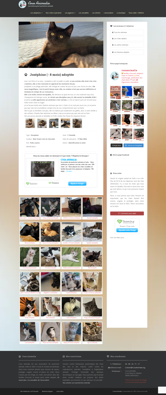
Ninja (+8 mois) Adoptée (71, 342)
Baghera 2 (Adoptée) (50, 293)
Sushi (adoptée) (71, 293)
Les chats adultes (120, 38)
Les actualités (84, 13)
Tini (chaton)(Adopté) (29, 268)
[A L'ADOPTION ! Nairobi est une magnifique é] (138, 135)
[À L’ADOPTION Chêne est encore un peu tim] (127, 92)
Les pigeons (69, 13)
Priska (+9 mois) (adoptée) (92, 293)
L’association (108, 13)
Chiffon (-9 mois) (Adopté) (71, 218)
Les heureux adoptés (121, 52)
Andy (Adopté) (29, 317)
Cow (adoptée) (29, 342)
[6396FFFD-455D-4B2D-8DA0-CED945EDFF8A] (54, 123)
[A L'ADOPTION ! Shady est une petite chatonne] (127, 135)
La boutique (121, 13)
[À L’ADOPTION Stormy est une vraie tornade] (115, 106)
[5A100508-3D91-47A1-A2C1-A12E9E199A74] (30, 123)
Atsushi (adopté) (92, 218)
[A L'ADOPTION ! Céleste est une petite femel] (138, 106)
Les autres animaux (120, 45)
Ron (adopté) (50, 317)
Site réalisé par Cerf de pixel (29, 391)
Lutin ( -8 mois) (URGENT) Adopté (30, 293)
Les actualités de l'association (38, 380)
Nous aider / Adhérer (136, 13)
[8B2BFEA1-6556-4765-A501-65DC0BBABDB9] (42, 123)
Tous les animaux (120, 32)
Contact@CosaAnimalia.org (135, 367)
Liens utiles (59, 391)
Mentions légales (47, 391)
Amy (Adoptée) (71, 317)
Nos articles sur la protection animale (76, 383)
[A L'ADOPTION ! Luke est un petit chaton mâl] (127, 120)
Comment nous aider (128, 213)
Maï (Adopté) (92, 268)
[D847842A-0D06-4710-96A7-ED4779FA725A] (77, 123)
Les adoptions (35, 13)
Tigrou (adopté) (92, 342)
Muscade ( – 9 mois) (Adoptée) (30, 218)
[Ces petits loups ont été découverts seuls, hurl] (138, 92)
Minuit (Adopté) (30, 243)
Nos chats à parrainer (54, 13)
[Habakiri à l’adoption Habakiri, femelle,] (127, 106)
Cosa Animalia (40, 3)
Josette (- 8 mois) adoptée (71, 243)
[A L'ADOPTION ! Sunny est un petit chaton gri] (138, 120)
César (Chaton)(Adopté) (50, 218)
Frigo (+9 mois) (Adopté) (92, 317)
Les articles (96, 13)
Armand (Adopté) (50, 268)
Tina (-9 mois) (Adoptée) (50, 243)
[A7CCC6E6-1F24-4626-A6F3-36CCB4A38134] (65, 123)
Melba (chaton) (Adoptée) (71, 268)
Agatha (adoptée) (92, 243)
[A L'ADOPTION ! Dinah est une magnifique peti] (115, 120)
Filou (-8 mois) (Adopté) (50, 342)
